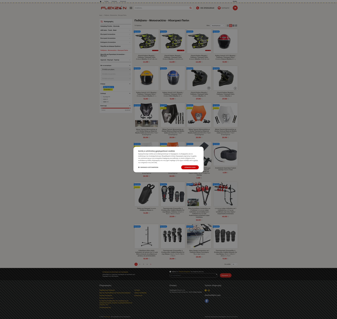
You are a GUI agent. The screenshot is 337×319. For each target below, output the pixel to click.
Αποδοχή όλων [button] (190, 167)
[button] (148, 167)
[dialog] (168, 159)
